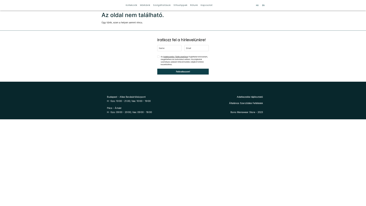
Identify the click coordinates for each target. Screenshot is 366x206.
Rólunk (194, 5)
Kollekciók (131, 5)
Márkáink (145, 5)
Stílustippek (180, 5)
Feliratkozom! (183, 71)
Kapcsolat (207, 5)
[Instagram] (111, 89)
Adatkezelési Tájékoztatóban (175, 57)
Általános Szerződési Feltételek (246, 103)
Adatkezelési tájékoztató (250, 96)
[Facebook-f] (105, 89)
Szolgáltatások (162, 5)
